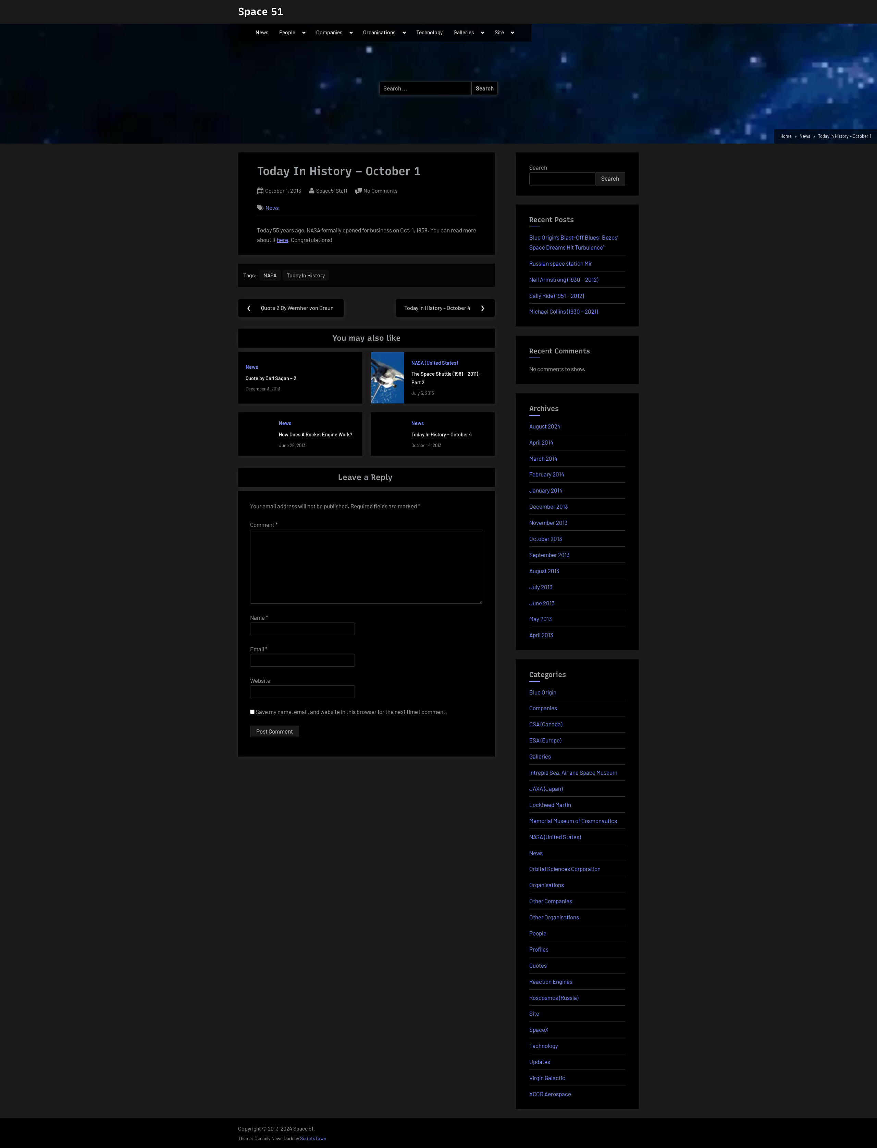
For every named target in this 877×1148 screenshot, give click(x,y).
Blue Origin (542, 692)
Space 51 (260, 11)
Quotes (538, 965)
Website (260, 680)
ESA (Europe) (545, 740)
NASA (270, 275)
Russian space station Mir (560, 263)
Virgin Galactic (547, 1077)
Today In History (306, 275)
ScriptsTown (313, 1138)
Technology (429, 32)
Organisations (379, 32)
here (282, 239)
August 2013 (544, 570)
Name (259, 617)
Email (259, 648)
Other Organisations (554, 917)
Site (499, 32)
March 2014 (543, 458)
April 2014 (541, 442)
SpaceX (538, 1029)
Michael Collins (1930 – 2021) (563, 311)
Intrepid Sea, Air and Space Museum (573, 772)
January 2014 (546, 490)
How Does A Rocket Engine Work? (315, 434)
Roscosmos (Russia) (553, 997)
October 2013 (545, 538)
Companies (329, 32)
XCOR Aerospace (550, 1093)
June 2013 (542, 603)
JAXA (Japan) (546, 788)
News (262, 32)
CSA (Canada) (545, 724)
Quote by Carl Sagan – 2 (271, 378)
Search (538, 167)
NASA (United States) (434, 363)
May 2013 (540, 618)
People (287, 32)
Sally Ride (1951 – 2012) (556, 295)
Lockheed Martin (550, 804)
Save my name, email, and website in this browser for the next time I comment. (351, 711)
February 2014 (546, 474)
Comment (264, 524)
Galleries (464, 32)
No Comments (380, 191)
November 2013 (548, 522)
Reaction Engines (550, 981)
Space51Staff (332, 190)
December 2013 (548, 506)
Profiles (538, 949)
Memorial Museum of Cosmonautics (573, 820)
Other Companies (550, 900)
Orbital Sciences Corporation (565, 868)
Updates (539, 1061)
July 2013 (541, 586)
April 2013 (541, 634)
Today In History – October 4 (441, 434)
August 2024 (544, 426)
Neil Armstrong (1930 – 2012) (563, 279)
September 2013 (549, 554)
